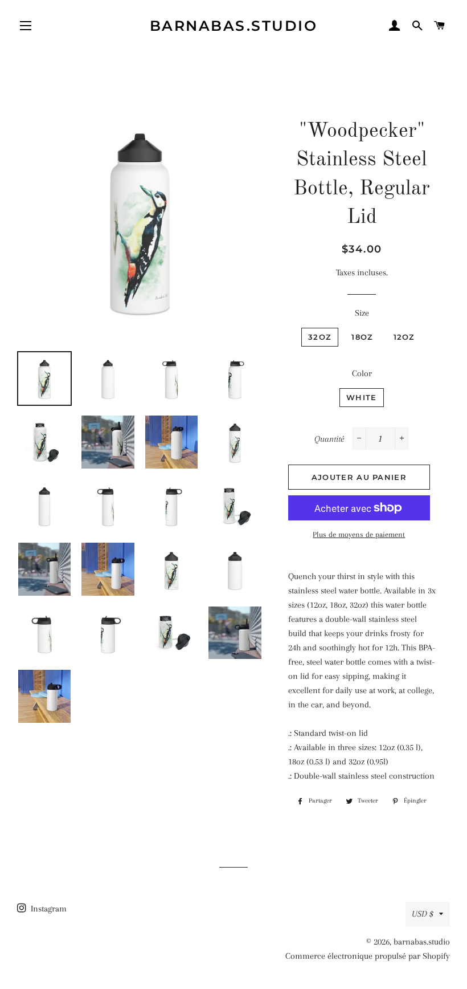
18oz (362, 336)
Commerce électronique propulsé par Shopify (367, 956)
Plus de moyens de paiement (359, 534)
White (361, 397)
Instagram (47, 908)
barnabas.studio (234, 25)
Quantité (329, 439)
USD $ (422, 914)
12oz (404, 336)
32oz (319, 336)
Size (362, 313)
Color (362, 373)
